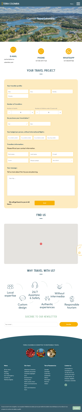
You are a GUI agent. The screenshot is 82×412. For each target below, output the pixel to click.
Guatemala (47, 375)
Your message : (12, 168)
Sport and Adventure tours (30, 388)
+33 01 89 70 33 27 (69, 374)
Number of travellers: (14, 104)
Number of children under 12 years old (46, 108)
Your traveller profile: (14, 86)
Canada (46, 369)
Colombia (47, 371)
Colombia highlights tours (29, 374)
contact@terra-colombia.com (10, 59)
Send (44, 203)
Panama (46, 381)
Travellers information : (15, 144)
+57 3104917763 (68, 59)
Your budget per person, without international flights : (25, 132)
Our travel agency (9, 375)
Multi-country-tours (29, 381)
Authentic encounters (30, 371)
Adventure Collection (30, 369)
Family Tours (27, 379)
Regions (6, 371)
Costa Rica (47, 373)
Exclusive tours (28, 377)
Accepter (76, 408)
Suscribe (68, 324)
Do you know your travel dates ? (18, 118)
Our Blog (6, 373)
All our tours (7, 369)
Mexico (46, 377)
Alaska (46, 383)
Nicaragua (47, 379)
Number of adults (12, 108)
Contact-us (7, 377)
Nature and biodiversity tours (30, 384)
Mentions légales (8, 379)
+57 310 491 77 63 (41, 59)
